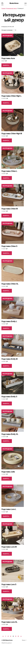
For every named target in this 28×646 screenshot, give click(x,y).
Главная (3, 8)
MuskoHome (14, 3)
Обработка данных (6, 643)
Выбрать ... (6, 65)
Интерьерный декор (11, 8)
